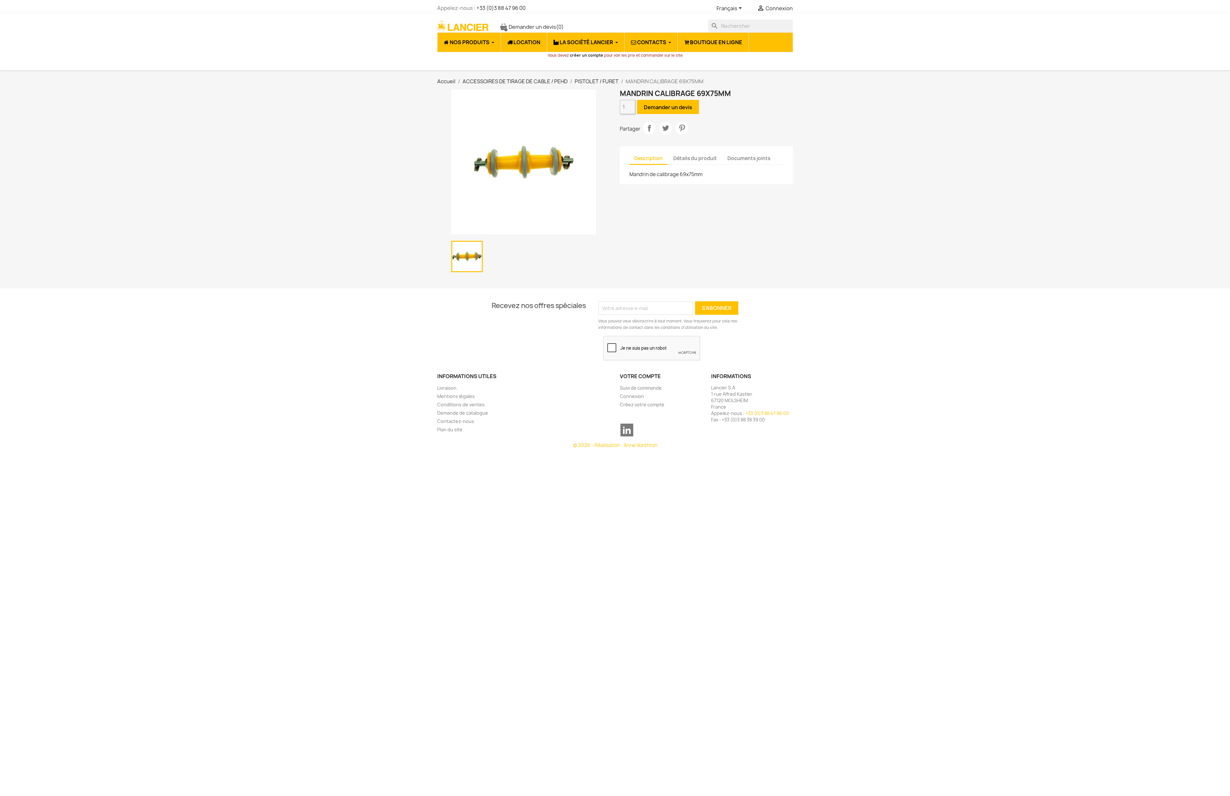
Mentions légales (456, 396)
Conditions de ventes (461, 405)
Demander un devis (536, 26)
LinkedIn (626, 430)
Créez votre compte (642, 405)
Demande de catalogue (462, 413)
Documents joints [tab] (748, 158)
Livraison (446, 388)
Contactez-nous (455, 421)
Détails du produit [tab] (695, 158)
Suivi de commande (641, 388)
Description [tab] (648, 158)
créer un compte (586, 55)
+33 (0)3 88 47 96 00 (501, 8)
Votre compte (640, 376)
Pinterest (682, 128)
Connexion (632, 396)
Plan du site (450, 429)
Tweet (665, 128)
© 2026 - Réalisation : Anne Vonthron (615, 445)
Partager (649, 128)
